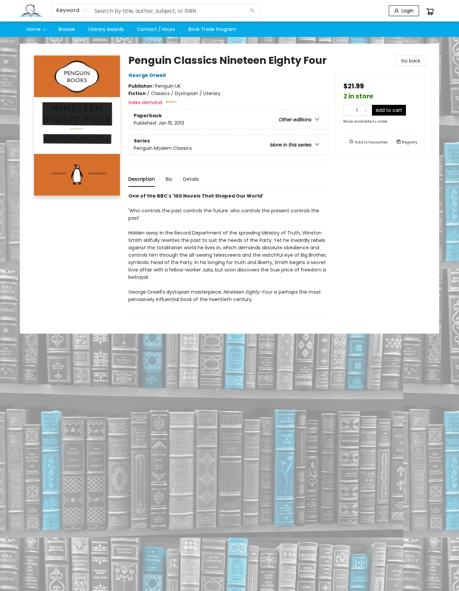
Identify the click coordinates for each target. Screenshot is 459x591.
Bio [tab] (169, 179)
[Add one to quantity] (366, 110)
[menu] (229, 29)
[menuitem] (36, 29)
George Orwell (147, 75)
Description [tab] (141, 179)
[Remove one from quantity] (348, 110)
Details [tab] (191, 179)
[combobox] (71, 10)
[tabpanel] (228, 255)
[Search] (252, 10)
